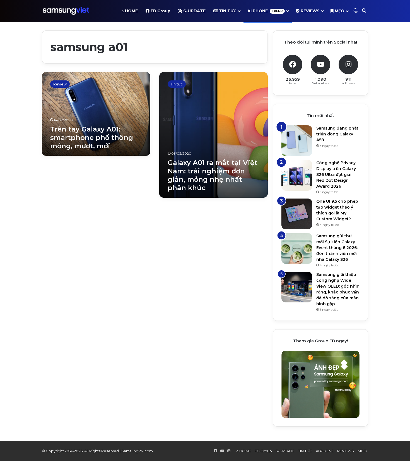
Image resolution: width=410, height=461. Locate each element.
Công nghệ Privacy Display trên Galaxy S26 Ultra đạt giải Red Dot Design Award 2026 (336, 174)
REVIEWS (310, 10)
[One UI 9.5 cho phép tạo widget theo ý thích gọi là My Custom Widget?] (296, 214)
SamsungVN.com (137, 451)
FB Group (159, 10)
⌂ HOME (130, 10)
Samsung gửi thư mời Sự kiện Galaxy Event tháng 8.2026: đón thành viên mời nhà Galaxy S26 (337, 247)
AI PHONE (265, 10)
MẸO (339, 10)
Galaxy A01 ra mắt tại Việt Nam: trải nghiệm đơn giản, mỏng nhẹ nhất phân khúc (212, 175)
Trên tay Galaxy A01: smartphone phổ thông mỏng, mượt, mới (91, 137)
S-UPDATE (194, 10)
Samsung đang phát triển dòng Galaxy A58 (337, 134)
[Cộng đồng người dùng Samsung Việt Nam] (66, 11)
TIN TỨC (227, 10)
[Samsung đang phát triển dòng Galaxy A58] (296, 140)
